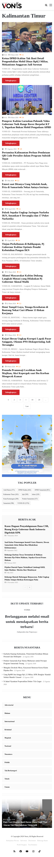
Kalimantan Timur (10, 494)
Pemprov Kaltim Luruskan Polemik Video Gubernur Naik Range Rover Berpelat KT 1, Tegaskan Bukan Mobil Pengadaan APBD (26, 124)
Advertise (23, 841)
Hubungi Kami (42, 841)
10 (32, 400)
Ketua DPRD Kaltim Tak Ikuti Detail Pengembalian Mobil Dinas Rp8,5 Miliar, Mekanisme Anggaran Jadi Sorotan (25, 61)
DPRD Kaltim (24, 490)
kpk (25, 494)
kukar (35, 494)
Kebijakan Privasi (12, 841)
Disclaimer (32, 841)
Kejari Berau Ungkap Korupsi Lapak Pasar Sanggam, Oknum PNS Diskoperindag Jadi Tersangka (26, 341)
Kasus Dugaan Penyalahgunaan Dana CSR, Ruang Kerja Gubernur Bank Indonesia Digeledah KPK (27, 529)
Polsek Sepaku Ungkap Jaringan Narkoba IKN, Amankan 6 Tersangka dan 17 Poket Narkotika (25, 215)
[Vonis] (12, 5)
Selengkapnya (10, 81)
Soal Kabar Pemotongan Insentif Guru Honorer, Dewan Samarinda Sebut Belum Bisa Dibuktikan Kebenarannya (27, 545)
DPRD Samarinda (42, 490)
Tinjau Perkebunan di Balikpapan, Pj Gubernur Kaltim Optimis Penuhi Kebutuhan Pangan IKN (23, 247)
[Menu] (50, 6)
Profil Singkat (22, 845)
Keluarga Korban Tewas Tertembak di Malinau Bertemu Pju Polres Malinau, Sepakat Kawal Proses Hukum (25, 557)
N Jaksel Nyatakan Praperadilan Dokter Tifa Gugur (23, 681)
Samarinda (8, 503)
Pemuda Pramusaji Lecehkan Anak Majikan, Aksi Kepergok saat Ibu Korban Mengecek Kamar (25, 373)
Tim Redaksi (32, 845)
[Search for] (46, 6)
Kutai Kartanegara (10, 499)
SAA (5, 55)
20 (39, 400)
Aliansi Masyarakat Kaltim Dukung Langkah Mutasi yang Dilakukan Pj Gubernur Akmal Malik (22, 278)
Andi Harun (9, 490)
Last (27, 406)
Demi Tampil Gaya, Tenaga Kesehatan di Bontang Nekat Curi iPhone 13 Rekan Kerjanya (25, 310)
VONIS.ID (23, 503)
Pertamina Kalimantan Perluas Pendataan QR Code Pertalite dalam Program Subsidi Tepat (26, 155)
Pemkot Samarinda (30, 499)
